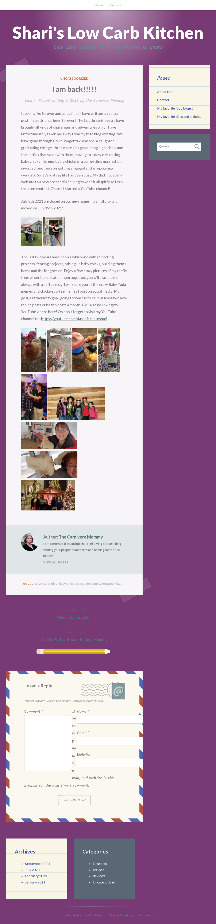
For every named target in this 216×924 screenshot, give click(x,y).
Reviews (99, 876)
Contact (115, 5)
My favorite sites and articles (179, 116)
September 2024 (37, 864)
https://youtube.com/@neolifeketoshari (74, 318)
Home (99, 5)
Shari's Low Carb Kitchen (108, 32)
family (95, 583)
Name (83, 712)
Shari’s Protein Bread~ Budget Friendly (74, 636)
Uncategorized (74, 78)
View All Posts (56, 562)
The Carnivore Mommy (105, 101)
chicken (72, 583)
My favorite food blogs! (175, 108)
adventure (42, 583)
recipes (98, 870)
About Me (164, 92)
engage (84, 583)
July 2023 (32, 870)
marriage (115, 583)
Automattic (147, 915)
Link (28, 101)
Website (83, 755)
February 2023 (36, 876)
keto (104, 583)
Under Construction (74, 613)
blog (54, 583)
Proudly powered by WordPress (82, 915)
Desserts (100, 864)
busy (62, 583)
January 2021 (35, 882)
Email (83, 733)
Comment (33, 712)
